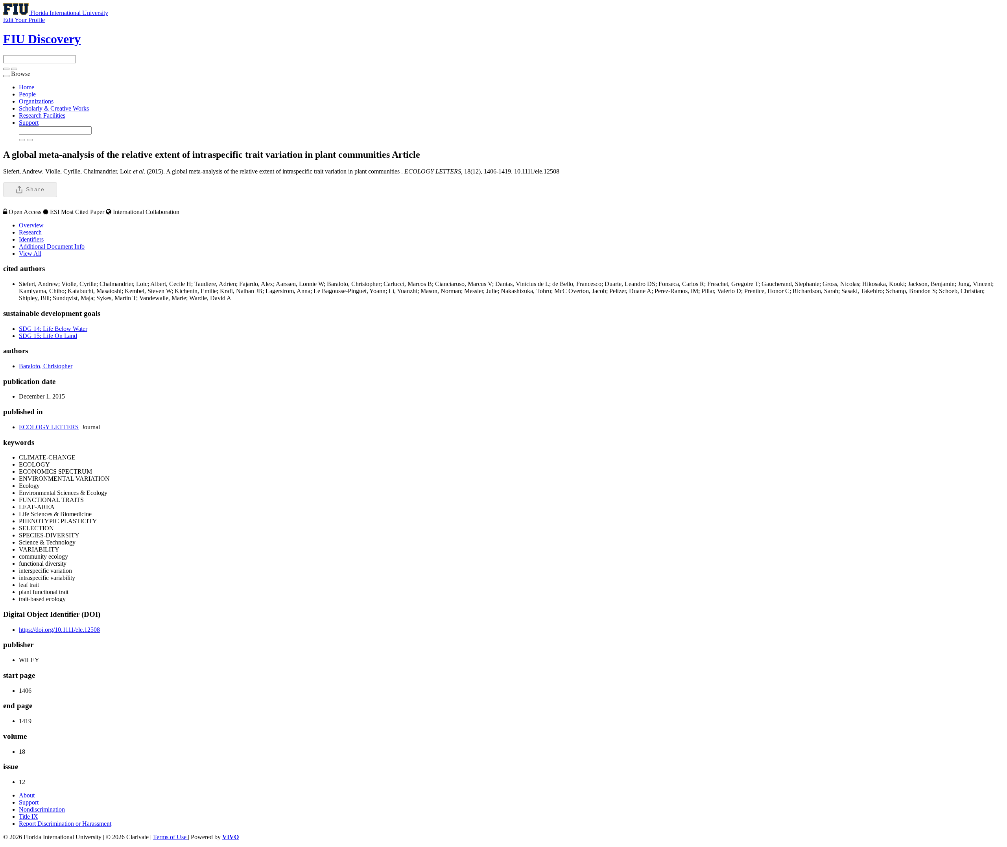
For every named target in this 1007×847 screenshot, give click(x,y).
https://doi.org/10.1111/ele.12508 (59, 629)
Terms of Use (170, 837)
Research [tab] (30, 232)
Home (26, 87)
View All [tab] (30, 253)
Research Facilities (42, 115)
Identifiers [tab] (31, 239)
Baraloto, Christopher (45, 366)
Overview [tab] (31, 225)
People (27, 94)
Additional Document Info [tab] (52, 246)
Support (29, 122)
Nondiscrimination (42, 809)
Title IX (28, 816)
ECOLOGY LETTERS (49, 427)
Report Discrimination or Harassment (65, 823)
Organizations (36, 101)
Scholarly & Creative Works (54, 108)
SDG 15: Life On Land (48, 335)
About (27, 795)
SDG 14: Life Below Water (53, 328)
